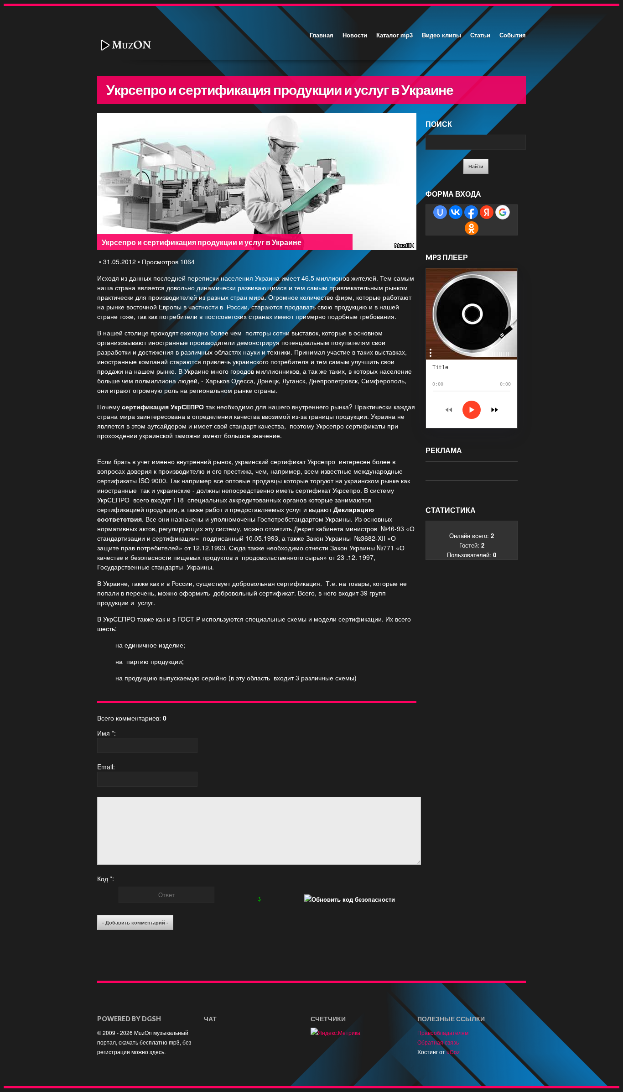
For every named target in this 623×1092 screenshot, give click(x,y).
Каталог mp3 (394, 35)
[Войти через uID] (440, 212)
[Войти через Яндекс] (486, 212)
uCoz (453, 1051)
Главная (321, 35)
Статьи (480, 35)
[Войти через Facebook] (471, 212)
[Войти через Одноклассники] (471, 228)
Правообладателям (442, 1032)
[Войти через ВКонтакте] (455, 212)
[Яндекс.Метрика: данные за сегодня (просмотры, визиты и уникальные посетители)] (335, 1032)
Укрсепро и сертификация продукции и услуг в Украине (201, 242)
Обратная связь (438, 1042)
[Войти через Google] (502, 212)
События (512, 35)
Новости (355, 35)
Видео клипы (441, 35)
